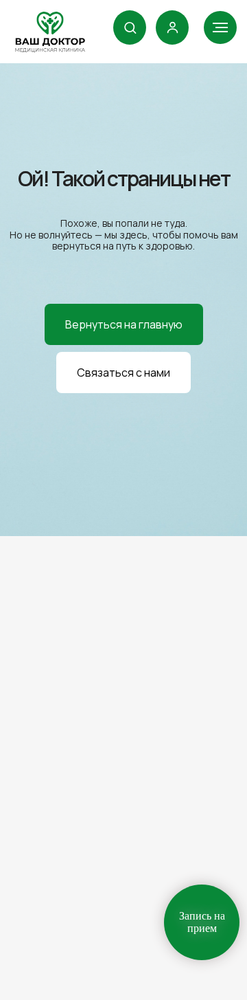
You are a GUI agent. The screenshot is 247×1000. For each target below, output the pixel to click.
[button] (130, 27)
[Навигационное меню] (220, 27)
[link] (172, 27)
